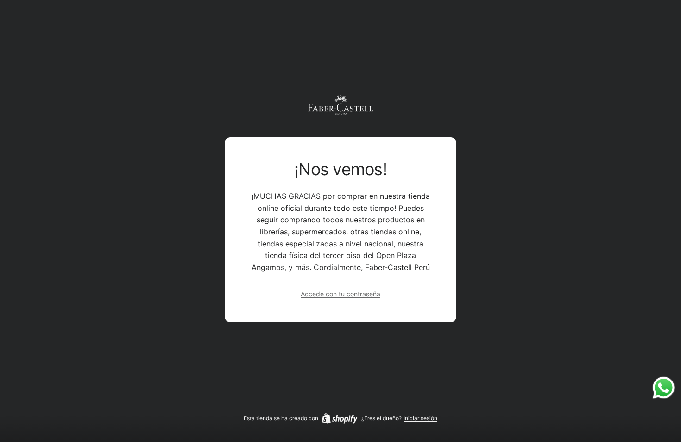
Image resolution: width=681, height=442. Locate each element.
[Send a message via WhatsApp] (663, 387)
